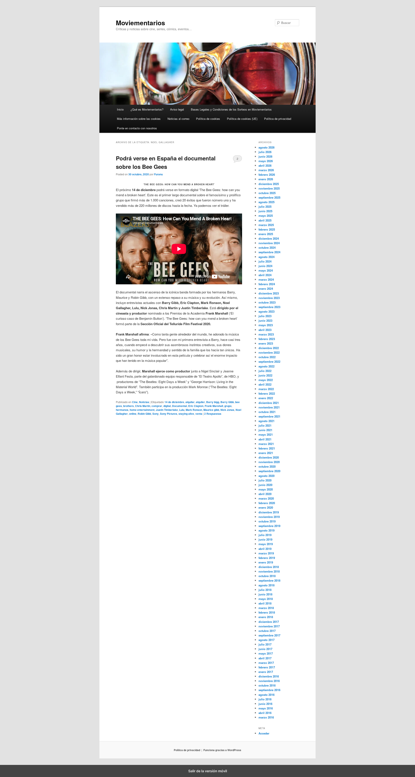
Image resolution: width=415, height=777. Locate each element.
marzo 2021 (266, 444)
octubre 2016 (267, 685)
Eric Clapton (195, 406)
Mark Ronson (194, 410)
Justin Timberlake (167, 410)
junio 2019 (265, 539)
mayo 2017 (266, 653)
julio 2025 (265, 206)
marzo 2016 (266, 717)
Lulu (181, 410)
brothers (128, 406)
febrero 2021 (267, 448)
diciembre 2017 (269, 622)
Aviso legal (177, 109)
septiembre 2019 (269, 526)
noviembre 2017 (269, 626)
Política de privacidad (277, 119)
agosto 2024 (267, 257)
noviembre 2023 (269, 298)
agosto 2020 (267, 476)
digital (167, 406)
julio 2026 (265, 152)
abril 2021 (265, 439)
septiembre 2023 (269, 307)
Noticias (144, 402)
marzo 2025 (266, 225)
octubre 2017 (267, 631)
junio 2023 (265, 320)
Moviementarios (140, 22)
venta (198, 414)
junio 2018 (265, 594)
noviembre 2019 (269, 517)
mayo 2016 (266, 708)
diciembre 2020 (269, 457)
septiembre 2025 (269, 197)
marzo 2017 (266, 663)
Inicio (120, 109)
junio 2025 (265, 211)
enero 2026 (266, 179)
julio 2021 (265, 425)
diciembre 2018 (269, 567)
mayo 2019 (266, 544)
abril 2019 (265, 549)
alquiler (200, 402)
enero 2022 (266, 398)
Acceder (264, 733)
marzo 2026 (266, 170)
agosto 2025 (267, 202)
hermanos (122, 410)
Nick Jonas (227, 410)
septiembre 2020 (269, 471)
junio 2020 (265, 485)
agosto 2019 (267, 530)
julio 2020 (265, 480)
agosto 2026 (267, 147)
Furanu (158, 174)
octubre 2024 (267, 247)
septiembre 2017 (269, 635)
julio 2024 (265, 261)
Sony (155, 414)
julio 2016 (265, 699)
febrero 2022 (267, 393)
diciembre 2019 (269, 512)
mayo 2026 (266, 161)
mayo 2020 (266, 489)
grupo (227, 406)
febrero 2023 (267, 339)
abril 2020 (265, 494)
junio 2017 (265, 649)
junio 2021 (265, 430)
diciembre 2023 (269, 293)
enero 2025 (266, 234)
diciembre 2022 (269, 348)
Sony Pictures (168, 414)
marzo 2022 (266, 389)
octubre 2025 (267, 193)
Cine (135, 402)
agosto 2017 (267, 640)
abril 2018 (265, 603)
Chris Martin (142, 406)
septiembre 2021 (269, 416)
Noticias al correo (178, 119)
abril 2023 (265, 330)
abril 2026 (265, 165)
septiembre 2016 (269, 690)
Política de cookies (208, 119)
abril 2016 (265, 713)
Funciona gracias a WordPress (222, 750)
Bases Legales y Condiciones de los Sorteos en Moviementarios (231, 109)
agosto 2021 (267, 421)
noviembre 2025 (269, 188)
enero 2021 (266, 453)
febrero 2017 (267, 667)
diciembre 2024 (269, 238)
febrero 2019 (267, 558)
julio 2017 (265, 644)
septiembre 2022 (269, 361)
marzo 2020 (266, 498)
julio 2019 (265, 535)
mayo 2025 (266, 216)
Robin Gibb (144, 414)
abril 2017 (265, 658)
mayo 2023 (266, 325)
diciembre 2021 (269, 403)
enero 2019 (266, 562)
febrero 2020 (267, 503)
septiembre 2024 (269, 252)
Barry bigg (212, 402)
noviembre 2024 (269, 243)
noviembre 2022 (269, 352)
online (132, 414)
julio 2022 (265, 371)
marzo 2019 (266, 553)
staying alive (186, 414)
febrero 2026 (267, 174)
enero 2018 (266, 617)
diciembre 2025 (269, 184)
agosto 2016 (267, 695)
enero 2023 (266, 343)
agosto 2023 (267, 311)
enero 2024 (266, 288)
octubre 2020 (267, 466)
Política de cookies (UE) (242, 119)
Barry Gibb (227, 402)
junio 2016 (265, 704)
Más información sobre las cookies (139, 119)
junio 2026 (265, 156)
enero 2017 (266, 672)
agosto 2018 (267, 585)
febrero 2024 (267, 284)
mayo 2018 (266, 599)
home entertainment (142, 410)
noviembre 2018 (269, 571)
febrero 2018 (267, 612)
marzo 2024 (266, 279)
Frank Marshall (214, 406)
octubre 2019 (267, 521)
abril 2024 (265, 275)
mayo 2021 (266, 434)
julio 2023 (265, 316)
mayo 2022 (266, 380)
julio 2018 (265, 590)
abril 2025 (265, 220)
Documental (179, 406)
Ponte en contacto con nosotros (137, 128)
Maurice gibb (211, 410)
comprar (157, 406)
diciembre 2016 (269, 676)
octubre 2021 (267, 412)
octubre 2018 (267, 576)
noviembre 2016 (269, 681)
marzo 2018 (266, 608)
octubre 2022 (267, 357)
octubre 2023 (267, 302)
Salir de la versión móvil (207, 771)
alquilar (190, 402)
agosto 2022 (267, 366)
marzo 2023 (266, 334)
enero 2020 (266, 507)
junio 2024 (265, 266)
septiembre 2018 (269, 580)
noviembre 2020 (269, 462)
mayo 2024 (266, 270)
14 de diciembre (174, 402)
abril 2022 (265, 384)
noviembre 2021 (269, 407)
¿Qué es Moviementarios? (147, 109)
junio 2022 (265, 375)
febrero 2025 (267, 229)
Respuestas (212, 414)
